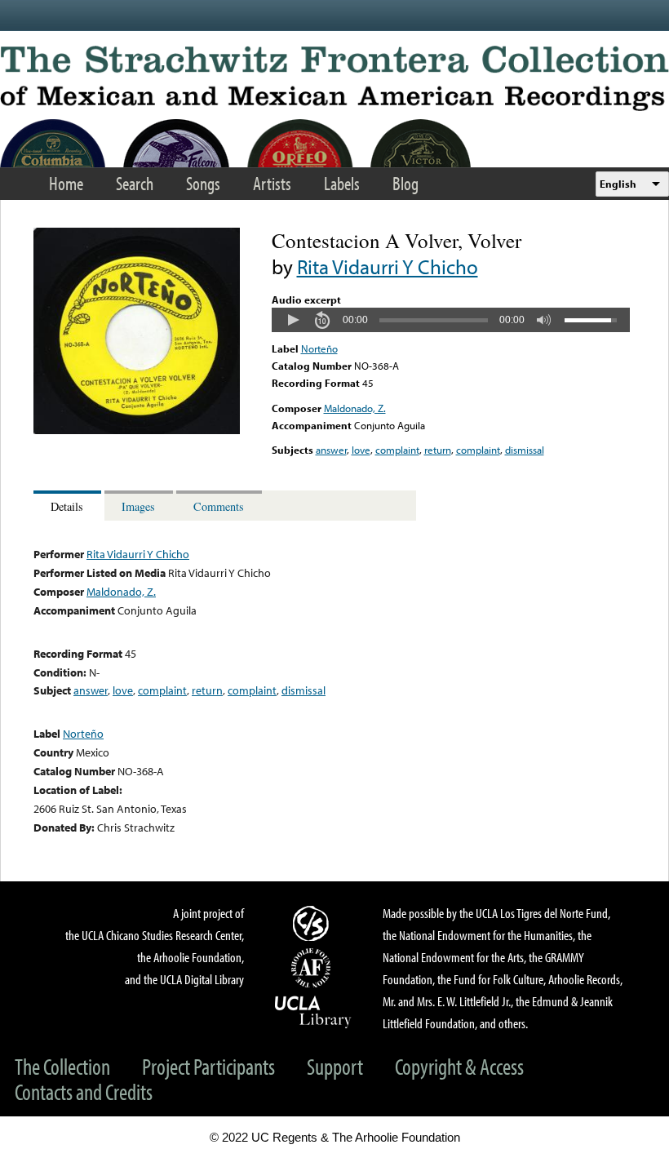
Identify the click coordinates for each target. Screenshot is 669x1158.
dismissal (524, 449)
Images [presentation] (138, 506)
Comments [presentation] (218, 506)
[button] (293, 319)
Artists (272, 183)
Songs (203, 183)
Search (134, 183)
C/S (313, 923)
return (437, 449)
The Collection (62, 1066)
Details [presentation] (67, 506)
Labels (342, 183)
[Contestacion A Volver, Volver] (136, 430)
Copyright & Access (459, 1066)
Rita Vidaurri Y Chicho (387, 266)
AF (313, 968)
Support (335, 1066)
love (361, 449)
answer (331, 449)
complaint (397, 449)
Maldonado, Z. (355, 408)
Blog (405, 183)
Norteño (319, 348)
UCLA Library (313, 1011)
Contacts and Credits (84, 1091)
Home (66, 183)
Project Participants (208, 1066)
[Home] (334, 78)
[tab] (68, 505)
